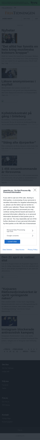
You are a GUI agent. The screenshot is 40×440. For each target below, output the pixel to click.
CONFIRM (12, 242)
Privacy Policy (32, 249)
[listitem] (20, 230)
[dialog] (20, 220)
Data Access (20, 249)
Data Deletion (7, 249)
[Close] (36, 191)
